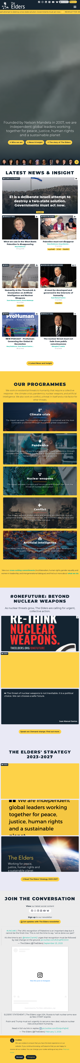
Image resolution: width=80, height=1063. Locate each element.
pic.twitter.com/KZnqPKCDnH (55, 940)
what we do (73, 573)
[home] (15, 5)
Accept (19, 1057)
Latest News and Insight (41, 363)
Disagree (31, 1057)
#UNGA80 (11, 931)
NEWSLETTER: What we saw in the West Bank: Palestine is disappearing (46, 12)
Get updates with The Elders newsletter (40, 922)
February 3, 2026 (53, 1032)
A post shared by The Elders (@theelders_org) (40, 1008)
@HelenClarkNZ (30, 938)
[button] (75, 7)
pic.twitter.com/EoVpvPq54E (55, 1028)
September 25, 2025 (53, 943)
